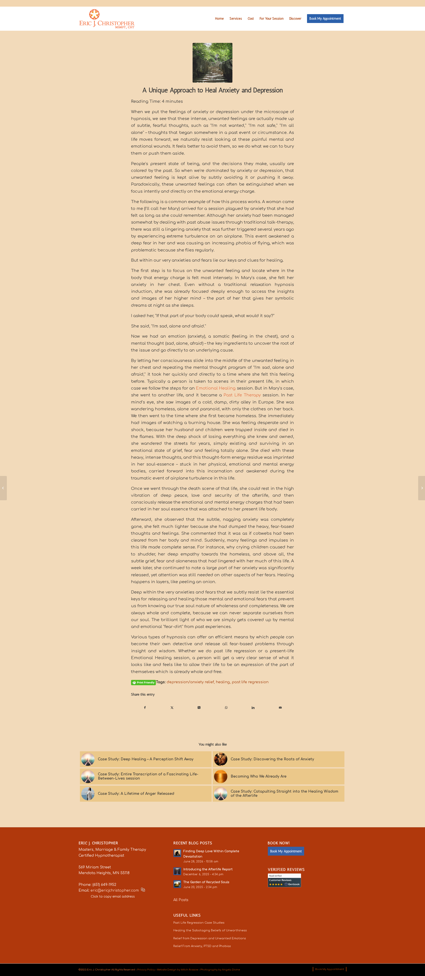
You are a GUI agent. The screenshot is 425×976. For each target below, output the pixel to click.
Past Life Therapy (242, 395)
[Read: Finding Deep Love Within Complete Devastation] (177, 853)
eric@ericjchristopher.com (115, 890)
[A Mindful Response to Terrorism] (421, 488)
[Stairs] (212, 63)
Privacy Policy (146, 969)
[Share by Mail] (280, 707)
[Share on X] (171, 707)
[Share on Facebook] (144, 707)
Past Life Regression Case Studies (198, 922)
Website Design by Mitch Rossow (177, 969)
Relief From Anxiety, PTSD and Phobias (202, 946)
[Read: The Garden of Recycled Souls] (177, 884)
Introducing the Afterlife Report (208, 869)
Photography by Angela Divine (220, 969)
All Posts (180, 900)
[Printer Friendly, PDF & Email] (143, 682)
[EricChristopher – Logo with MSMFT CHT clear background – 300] (107, 18)
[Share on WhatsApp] (226, 707)
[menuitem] (219, 18)
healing (223, 682)
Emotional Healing (216, 388)
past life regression (250, 682)
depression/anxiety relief (190, 682)
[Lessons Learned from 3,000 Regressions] (3, 488)
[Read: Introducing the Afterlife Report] (177, 871)
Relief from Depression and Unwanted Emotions (209, 938)
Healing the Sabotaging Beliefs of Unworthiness (210, 930)
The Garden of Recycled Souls (206, 882)
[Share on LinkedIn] (253, 707)
